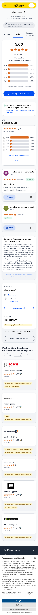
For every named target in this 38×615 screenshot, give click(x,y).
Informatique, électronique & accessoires (18, 325)
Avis (18, 34)
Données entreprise (30, 34)
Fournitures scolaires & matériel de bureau (18, 449)
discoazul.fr (12, 295)
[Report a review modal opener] (31, 197)
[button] (5, 5)
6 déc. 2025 (21, 215)
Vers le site (17, 308)
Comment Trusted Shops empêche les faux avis (20, 111)
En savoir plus (17, 26)
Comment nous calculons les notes (19, 86)
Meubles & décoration (12, 386)
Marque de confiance (12, 555)
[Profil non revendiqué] (6, 24)
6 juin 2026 (20, 179)
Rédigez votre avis (20, 93)
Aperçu (7, 34)
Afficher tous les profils (18, 338)
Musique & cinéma (10, 507)
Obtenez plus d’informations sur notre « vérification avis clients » (19, 276)
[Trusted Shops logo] (19, 5)
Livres (7, 416)
